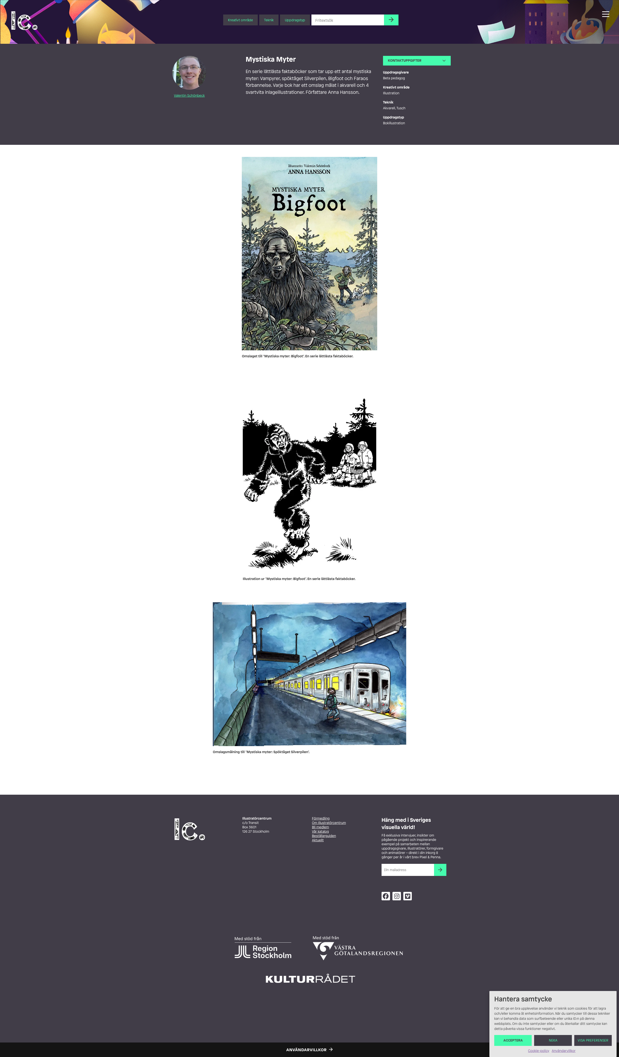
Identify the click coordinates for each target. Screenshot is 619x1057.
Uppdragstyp (295, 20)
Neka (553, 1040)
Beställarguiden (324, 836)
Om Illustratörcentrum (329, 823)
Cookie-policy (538, 1051)
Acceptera (513, 1040)
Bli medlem (320, 827)
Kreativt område (240, 20)
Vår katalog (320, 831)
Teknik (269, 20)
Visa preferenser (593, 1040)
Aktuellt (318, 840)
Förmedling (321, 818)
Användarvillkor (563, 1051)
